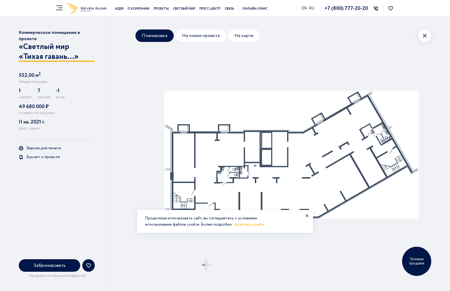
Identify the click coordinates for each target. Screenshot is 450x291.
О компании (138, 9)
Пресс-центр (210, 9)
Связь (229, 9)
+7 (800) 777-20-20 (346, 8)
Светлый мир (184, 9)
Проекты (161, 9)
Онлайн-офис (254, 9)
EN (305, 8)
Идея (119, 9)
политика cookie (249, 224)
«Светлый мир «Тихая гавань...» (49, 52)
